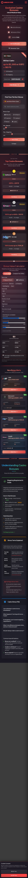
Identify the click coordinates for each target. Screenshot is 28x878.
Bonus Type (6, 111)
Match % (4, 293)
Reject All (14, 871)
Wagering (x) (5, 303)
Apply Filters (15, 139)
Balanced (11, 283)
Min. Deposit (6, 125)
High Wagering (6, 286)
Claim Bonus (13, 85)
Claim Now (13, 389)
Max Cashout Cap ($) (6, 309)
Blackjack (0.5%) (6, 325)
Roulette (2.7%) (6, 321)
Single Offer (7, 273)
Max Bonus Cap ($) (6, 298)
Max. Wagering (7, 132)
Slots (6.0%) (5, 316)
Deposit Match (8, 280)
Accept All (14, 875)
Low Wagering (19, 283)
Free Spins (8, 118)
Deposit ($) (4, 288)
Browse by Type (15, 48)
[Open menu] (26, 2)
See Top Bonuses (15, 43)
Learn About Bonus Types (12, 101)
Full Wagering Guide (8, 532)
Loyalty (15, 121)
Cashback (17, 118)
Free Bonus (21, 280)
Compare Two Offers (18, 273)
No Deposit (17, 114)
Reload (7, 121)
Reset (14, 143)
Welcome (8, 114)
